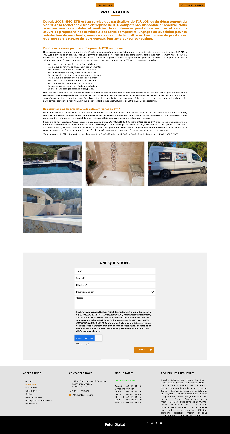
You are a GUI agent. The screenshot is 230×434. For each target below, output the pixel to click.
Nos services (124, 5)
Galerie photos (145, 5)
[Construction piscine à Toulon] (52, 164)
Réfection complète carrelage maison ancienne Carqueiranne (184, 413)
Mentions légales (33, 397)
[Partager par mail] (217, 5)
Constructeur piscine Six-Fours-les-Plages (182, 383)
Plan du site (31, 404)
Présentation (105, 5)
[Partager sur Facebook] (208, 5)
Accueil (88, 5)
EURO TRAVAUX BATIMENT (29, 5)
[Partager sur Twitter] (213, 5)
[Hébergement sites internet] (115, 429)
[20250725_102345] (52, 210)
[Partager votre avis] (221, 5)
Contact (163, 5)
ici (100, 331)
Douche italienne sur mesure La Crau (182, 380)
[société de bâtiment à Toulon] (177, 164)
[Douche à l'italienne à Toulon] (115, 164)
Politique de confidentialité (38, 401)
